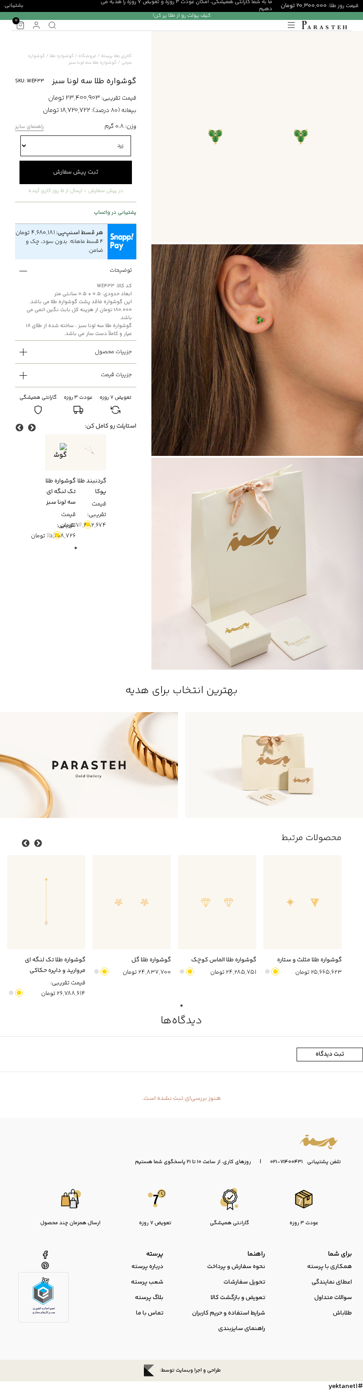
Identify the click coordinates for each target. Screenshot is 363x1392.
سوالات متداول (333, 1298)
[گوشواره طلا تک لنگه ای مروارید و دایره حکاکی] (46, 902)
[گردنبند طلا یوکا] (91, 452)
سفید (80, 524)
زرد (88, 524)
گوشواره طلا (62, 56)
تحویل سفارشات (244, 1282)
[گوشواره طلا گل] (132, 902)
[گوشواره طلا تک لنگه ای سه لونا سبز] (60, 452)
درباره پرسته (147, 1267)
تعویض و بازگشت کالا (238, 1298)
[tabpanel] (91, 482)
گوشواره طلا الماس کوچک (223, 960)
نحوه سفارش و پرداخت (236, 1267)
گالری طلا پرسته (116, 56)
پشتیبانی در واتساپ (115, 212)
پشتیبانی (13, 5)
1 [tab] (75, 548)
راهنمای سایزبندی (241, 1329)
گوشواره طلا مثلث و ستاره (309, 960)
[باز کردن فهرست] (291, 25)
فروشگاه (87, 56)
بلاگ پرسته (149, 1298)
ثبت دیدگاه (330, 1054)
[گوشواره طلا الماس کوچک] (217, 902)
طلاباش (342, 1313)
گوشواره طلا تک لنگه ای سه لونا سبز (61, 491)
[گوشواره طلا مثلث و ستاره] (302, 902)
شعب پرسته (147, 1282)
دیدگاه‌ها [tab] (181, 1021)
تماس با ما (149, 1313)
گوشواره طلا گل (151, 960)
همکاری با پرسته (329, 1267)
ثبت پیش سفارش (75, 172)
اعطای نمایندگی (332, 1282)
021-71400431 (286, 1162)
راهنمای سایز (29, 127)
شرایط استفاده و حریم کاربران (228, 1313)
